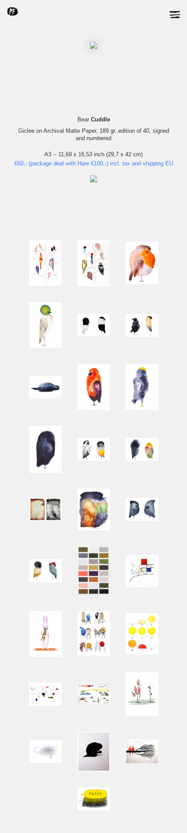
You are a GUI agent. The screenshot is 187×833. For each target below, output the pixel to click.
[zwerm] (45, 761)
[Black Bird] (142, 335)
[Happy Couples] (93, 654)
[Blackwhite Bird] (93, 334)
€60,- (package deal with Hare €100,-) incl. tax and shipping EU (93, 163)
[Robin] (142, 282)
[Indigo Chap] (45, 471)
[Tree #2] (45, 284)
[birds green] (45, 580)
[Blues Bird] (142, 459)
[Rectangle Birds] (45, 519)
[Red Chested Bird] (93, 408)
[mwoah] (93, 808)
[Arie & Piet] (142, 585)
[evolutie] (142, 714)
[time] (142, 652)
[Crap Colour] (93, 593)
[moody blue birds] (142, 519)
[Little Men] (93, 703)
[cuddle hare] (45, 655)
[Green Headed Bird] (45, 346)
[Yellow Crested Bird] (142, 408)
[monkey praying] (93, 769)
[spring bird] (93, 528)
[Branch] (142, 762)
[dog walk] (45, 703)
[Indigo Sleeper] (45, 396)
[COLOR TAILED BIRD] (93, 459)
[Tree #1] (93, 284)
